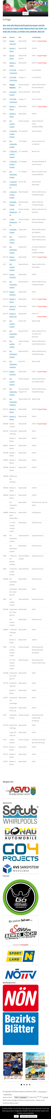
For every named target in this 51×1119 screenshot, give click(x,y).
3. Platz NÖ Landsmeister (13, 184)
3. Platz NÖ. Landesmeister (13, 134)
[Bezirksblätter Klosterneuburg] (20, 1044)
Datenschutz (8, 1094)
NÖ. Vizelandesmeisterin (13, 364)
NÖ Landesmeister (12, 124)
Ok (16, 1116)
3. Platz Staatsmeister (13, 212)
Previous (5, 1066)
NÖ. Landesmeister (12, 240)
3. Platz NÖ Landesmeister (13, 195)
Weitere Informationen (28, 1116)
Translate (45, 1097)
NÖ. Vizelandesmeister (13, 144)
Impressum (42, 1092)
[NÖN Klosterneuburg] (20, 1011)
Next (46, 1066)
